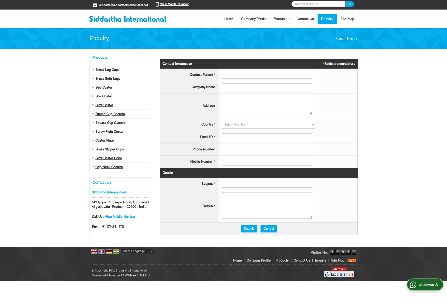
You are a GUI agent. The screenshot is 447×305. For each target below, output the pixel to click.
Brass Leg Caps (107, 70)
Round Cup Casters (110, 114)
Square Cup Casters (110, 123)
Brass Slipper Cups (109, 149)
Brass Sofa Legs (107, 79)
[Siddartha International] (127, 19)
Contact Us (305, 19)
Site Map (347, 19)
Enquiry (327, 19)
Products (280, 19)
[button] (174, 4)
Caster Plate (104, 141)
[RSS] (352, 260)
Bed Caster (103, 88)
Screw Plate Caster (109, 132)
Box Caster (103, 96)
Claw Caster (104, 105)
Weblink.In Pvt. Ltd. (138, 275)
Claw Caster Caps (108, 158)
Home (229, 19)
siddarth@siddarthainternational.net (123, 5)
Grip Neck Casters (109, 167)
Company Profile (254, 19)
